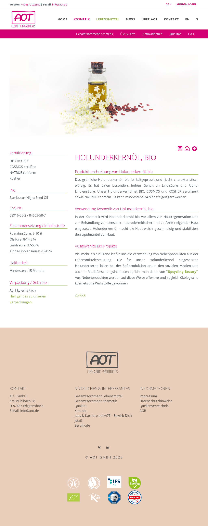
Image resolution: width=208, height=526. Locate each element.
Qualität (81, 406)
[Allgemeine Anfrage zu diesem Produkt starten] (187, 149)
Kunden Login (186, 4)
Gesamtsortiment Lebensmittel (98, 396)
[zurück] (194, 149)
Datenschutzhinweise (156, 401)
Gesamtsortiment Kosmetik (96, 401)
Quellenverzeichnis (154, 406)
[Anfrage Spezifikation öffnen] (180, 149)
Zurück (80, 295)
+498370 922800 (30, 4)
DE (167, 4)
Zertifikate (82, 425)
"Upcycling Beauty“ (182, 271)
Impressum (148, 396)
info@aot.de (59, 4)
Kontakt (81, 410)
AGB (143, 410)
